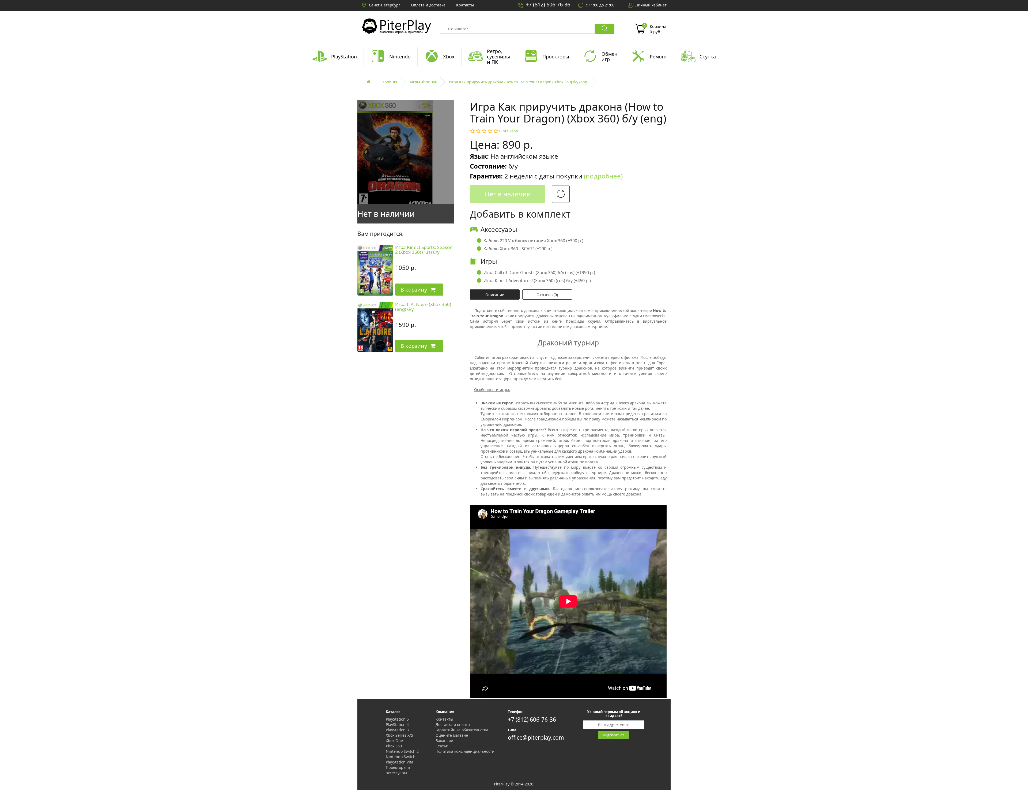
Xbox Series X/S (399, 735)
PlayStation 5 (397, 719)
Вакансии (444, 740)
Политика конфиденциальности (465, 751)
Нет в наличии (508, 193)
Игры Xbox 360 (423, 81)
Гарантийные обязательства (462, 729)
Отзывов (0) (547, 294)
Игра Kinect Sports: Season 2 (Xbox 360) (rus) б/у (424, 250)
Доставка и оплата (453, 724)
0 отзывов (508, 130)
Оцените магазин (452, 735)
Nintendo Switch (400, 756)
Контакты (444, 719)
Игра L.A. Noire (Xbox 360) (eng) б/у (423, 307)
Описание (494, 294)
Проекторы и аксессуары (398, 770)
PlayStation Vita (399, 762)
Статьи (442, 745)
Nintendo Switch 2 (402, 751)
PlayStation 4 (397, 724)
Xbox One (394, 740)
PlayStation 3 (397, 729)
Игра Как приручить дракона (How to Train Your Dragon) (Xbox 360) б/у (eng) (518, 81)
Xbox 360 (390, 81)
